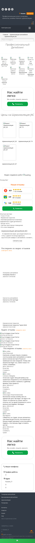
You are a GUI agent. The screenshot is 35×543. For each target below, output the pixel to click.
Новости (3, 510)
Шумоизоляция (5, 500)
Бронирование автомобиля (9, 497)
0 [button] (33, 22)
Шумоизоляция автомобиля (19, 34)
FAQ (2, 516)
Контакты (30, 13)
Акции (3, 513)
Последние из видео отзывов (15, 248)
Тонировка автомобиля (8, 494)
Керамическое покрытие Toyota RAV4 (15, 325)
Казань (23, 13)
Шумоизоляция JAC (11, 36)
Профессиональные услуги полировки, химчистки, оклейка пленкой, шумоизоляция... (17, 17)
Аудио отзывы (8, 330)
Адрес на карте (7, 534)
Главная (5, 34)
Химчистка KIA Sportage (10, 300)
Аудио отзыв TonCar (12, 333)
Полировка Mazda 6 (9, 275)
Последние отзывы (12, 348)
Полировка (4, 503)
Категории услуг (6, 28)
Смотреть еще (17, 240)
